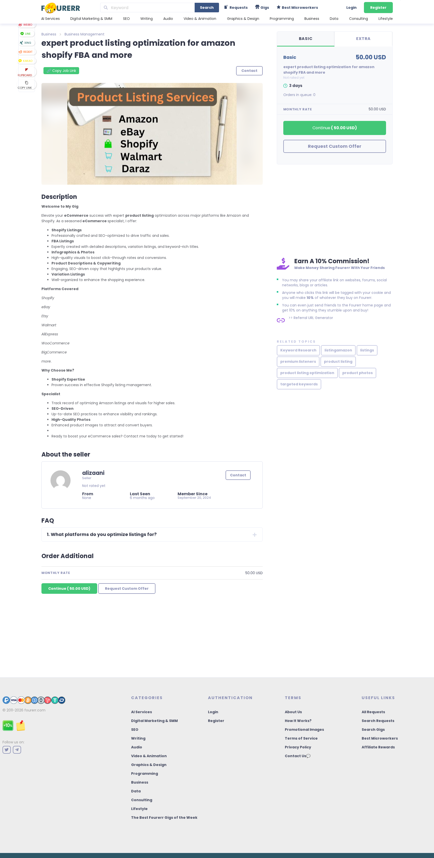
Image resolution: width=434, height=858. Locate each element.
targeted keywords (299, 384)
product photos (357, 372)
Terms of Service (301, 738)
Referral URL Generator (313, 317)
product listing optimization (307, 372)
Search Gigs (373, 729)
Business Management (84, 34)
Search (207, 7)
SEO (126, 18)
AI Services (50, 18)
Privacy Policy (298, 747)
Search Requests (378, 720)
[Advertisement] (335, 209)
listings (367, 350)
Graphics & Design (243, 18)
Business (311, 18)
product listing (338, 361)
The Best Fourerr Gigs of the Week (164, 817)
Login (351, 7)
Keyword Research (298, 350)
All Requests (373, 711)
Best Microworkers (380, 738)
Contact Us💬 (297, 755)
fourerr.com (34, 710)
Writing (146, 18)
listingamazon (338, 350)
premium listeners (298, 361)
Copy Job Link (61, 70)
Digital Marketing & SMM (91, 18)
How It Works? (298, 720)
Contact (238, 475)
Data (334, 18)
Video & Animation (200, 18)
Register (378, 7)
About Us (293, 711)
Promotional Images (304, 729)
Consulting (358, 18)
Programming (282, 18)
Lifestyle (385, 18)
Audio (168, 18)
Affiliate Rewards (378, 747)
